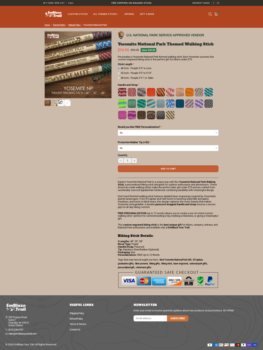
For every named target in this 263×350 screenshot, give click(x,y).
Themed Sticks (59, 25)
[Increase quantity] (134, 160)
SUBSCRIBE (177, 318)
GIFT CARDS (147, 14)
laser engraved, (180, 263)
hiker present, (141, 263)
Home (47, 25)
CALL (71, 3)
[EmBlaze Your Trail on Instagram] (218, 3)
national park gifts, (198, 263)
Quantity (122, 155)
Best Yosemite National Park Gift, (176, 259)
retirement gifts (143, 267)
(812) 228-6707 (15, 329)
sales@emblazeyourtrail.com (22, 334)
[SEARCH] (210, 14)
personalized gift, (126, 267)
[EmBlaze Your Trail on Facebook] (213, 3)
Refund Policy (76, 318)
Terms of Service (78, 324)
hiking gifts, (154, 263)
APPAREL (129, 14)
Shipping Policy (77, 313)
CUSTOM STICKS (78, 14)
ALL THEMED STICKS (105, 14)
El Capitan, (198, 259)
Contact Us (75, 329)
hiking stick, (166, 263)
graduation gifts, (126, 263)
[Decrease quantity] (120, 160)
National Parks (74, 25)
